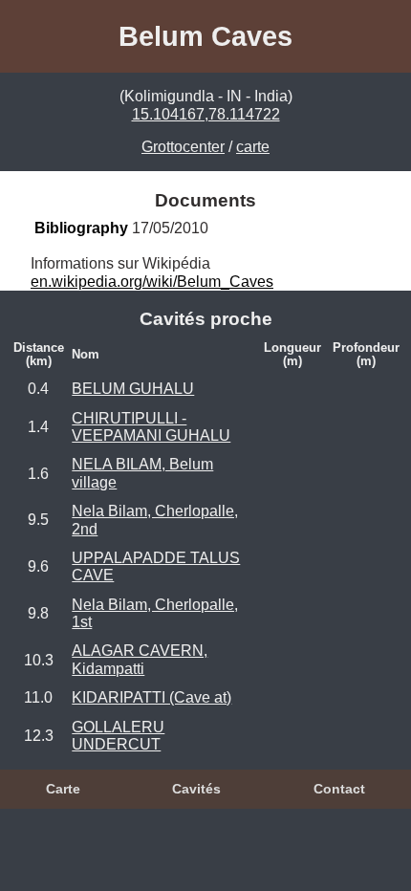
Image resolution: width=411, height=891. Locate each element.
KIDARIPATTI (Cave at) (151, 697)
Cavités (196, 788)
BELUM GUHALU (133, 388)
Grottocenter (183, 147)
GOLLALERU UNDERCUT (118, 735)
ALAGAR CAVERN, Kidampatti (139, 659)
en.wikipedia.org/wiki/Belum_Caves (152, 281)
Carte (63, 788)
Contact (339, 788)
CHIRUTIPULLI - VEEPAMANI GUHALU (151, 427)
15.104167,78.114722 (206, 114)
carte (253, 147)
